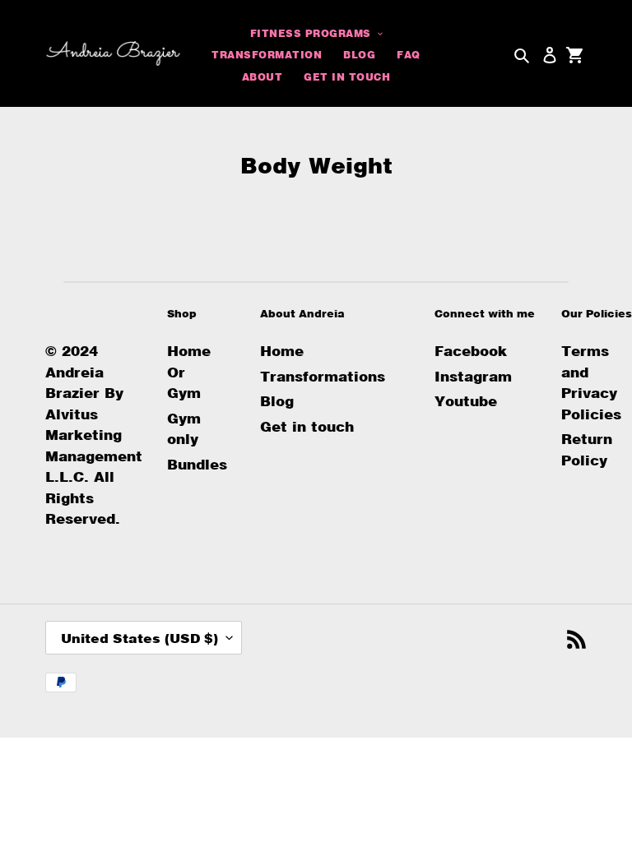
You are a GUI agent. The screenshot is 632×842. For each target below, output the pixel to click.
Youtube (465, 400)
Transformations (322, 376)
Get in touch (307, 426)
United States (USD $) (139, 637)
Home (282, 350)
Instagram (473, 376)
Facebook (470, 350)
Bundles (197, 464)
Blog (277, 400)
